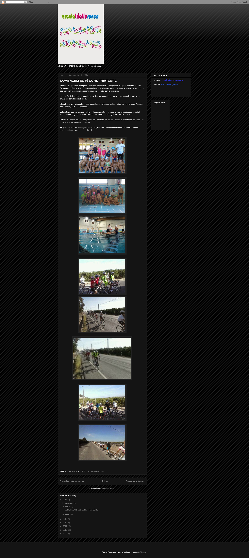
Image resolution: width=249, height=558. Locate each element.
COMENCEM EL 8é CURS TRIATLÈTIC (88, 80)
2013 (65, 519)
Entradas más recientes (72, 481)
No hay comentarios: (97, 471)
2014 (65, 500)
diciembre (69, 503)
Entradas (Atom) (108, 489)
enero (67, 514)
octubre (68, 507)
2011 (65, 526)
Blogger (143, 552)
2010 (65, 530)
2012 (65, 523)
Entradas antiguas (135, 481)
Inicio (105, 481)
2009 (65, 534)
